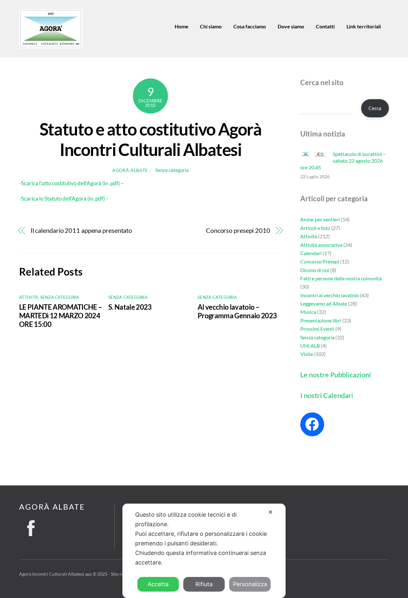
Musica (308, 312)
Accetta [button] (158, 584)
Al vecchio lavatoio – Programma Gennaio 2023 (237, 311)
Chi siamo (211, 26)
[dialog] (204, 551)
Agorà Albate (130, 170)
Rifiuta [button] (204, 584)
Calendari (311, 253)
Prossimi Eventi (317, 329)
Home (181, 26)
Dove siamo (291, 26)
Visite (306, 354)
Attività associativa (321, 245)
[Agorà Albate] (51, 46)
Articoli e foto (315, 228)
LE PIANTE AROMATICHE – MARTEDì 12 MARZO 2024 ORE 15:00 (60, 316)
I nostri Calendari (326, 395)
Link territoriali (363, 26)
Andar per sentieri (320, 219)
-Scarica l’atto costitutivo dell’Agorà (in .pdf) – (71, 183)
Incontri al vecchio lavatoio (329, 295)
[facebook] (30, 526)
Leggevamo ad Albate (323, 303)
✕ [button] (270, 512)
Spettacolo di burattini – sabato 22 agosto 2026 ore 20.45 (343, 160)
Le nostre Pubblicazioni (335, 374)
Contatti (325, 26)
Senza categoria (172, 170)
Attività (28, 297)
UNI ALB (310, 346)
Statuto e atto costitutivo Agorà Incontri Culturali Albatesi (150, 139)
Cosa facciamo (249, 26)
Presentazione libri (320, 320)
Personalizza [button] (250, 584)
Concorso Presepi (319, 261)
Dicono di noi (314, 270)
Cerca (374, 108)
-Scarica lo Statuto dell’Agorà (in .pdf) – (64, 198)
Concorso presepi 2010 (238, 230)
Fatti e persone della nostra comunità (341, 278)
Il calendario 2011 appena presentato (81, 230)
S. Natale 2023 (130, 307)
